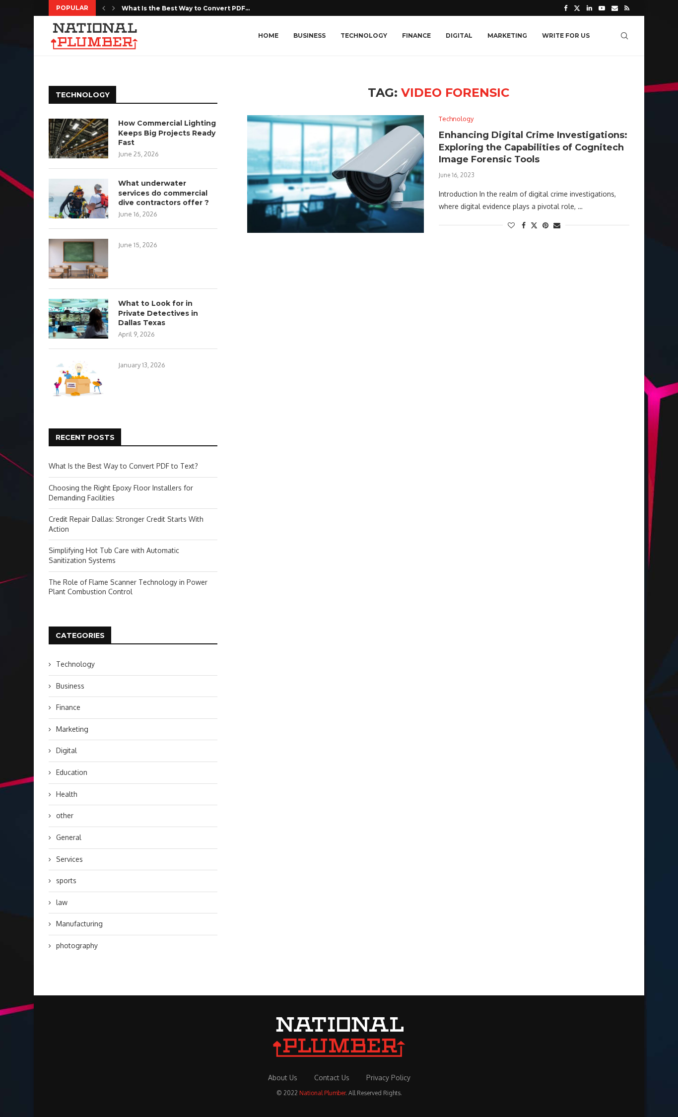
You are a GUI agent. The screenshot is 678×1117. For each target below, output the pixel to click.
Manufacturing (79, 923)
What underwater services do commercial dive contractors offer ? (163, 193)
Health (66, 794)
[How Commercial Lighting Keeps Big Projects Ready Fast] (78, 138)
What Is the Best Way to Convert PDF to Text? (123, 466)
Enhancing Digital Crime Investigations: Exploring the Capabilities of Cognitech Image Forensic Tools (533, 147)
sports (66, 880)
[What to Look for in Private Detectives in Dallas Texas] (78, 319)
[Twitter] (577, 8)
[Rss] (626, 8)
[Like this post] (511, 225)
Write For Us (566, 35)
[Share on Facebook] (524, 225)
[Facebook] (565, 8)
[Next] (114, 8)
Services (69, 859)
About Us (282, 1077)
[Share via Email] (556, 225)
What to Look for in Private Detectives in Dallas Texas (158, 313)
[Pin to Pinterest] (545, 225)
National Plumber (322, 1093)
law (62, 902)
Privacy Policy (388, 1077)
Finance (416, 35)
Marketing (507, 35)
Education (71, 772)
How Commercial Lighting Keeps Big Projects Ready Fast (167, 133)
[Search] (624, 36)
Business (309, 35)
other (64, 815)
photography (77, 945)
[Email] (614, 8)
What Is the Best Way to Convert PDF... (186, 8)
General (68, 837)
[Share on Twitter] (534, 225)
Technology (363, 35)
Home (268, 35)
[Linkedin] (589, 8)
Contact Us (331, 1077)
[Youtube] (602, 8)
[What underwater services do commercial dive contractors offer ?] (78, 198)
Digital (459, 35)
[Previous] (104, 8)
